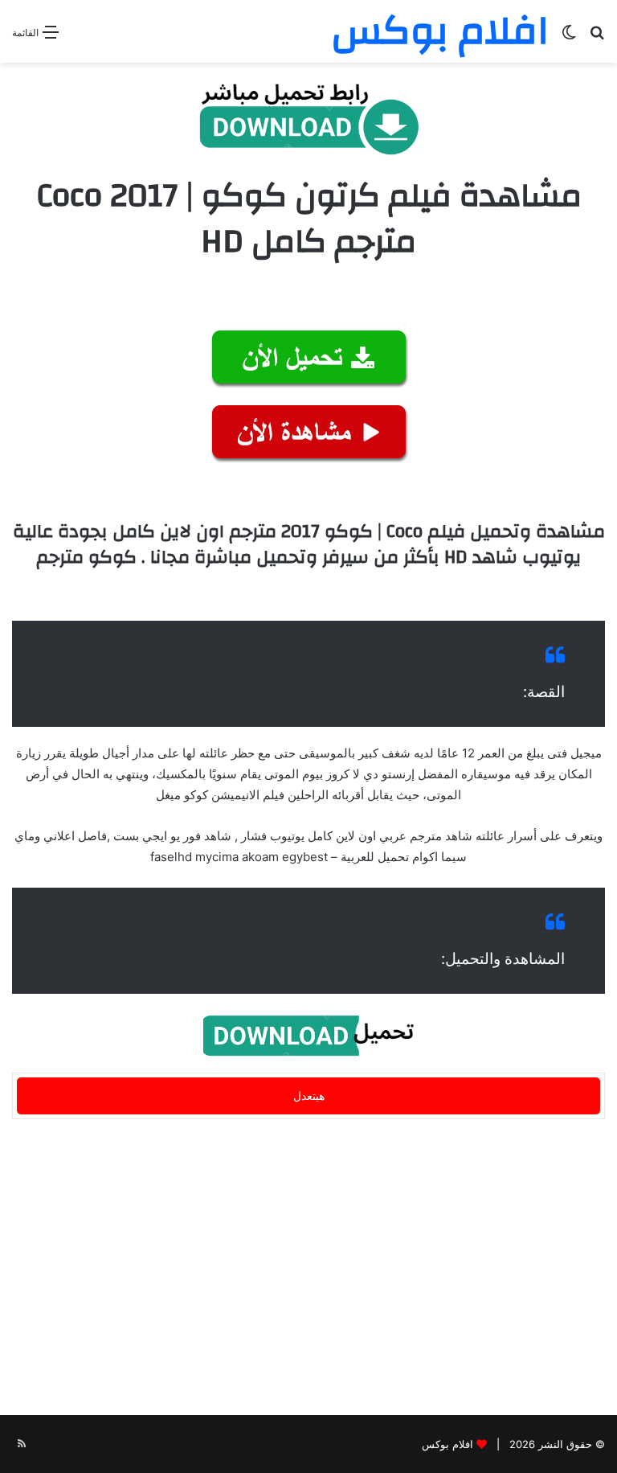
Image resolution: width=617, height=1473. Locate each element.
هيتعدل (309, 1095)
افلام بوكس (447, 1444)
